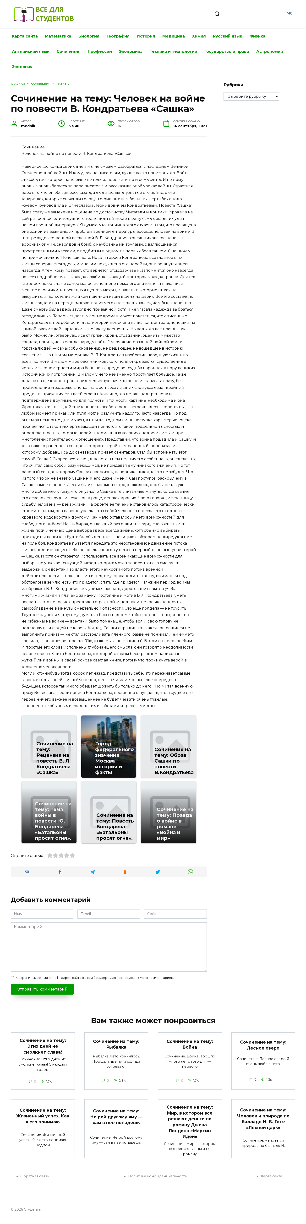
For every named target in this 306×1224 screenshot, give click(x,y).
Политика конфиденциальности (157, 1176)
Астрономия (269, 51)
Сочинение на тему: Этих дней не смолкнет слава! (43, 1046)
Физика (257, 36)
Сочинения (69, 51)
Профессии (100, 51)
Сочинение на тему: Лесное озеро (263, 1045)
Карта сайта (25, 36)
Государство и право (226, 51)
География (118, 36)
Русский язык (227, 36)
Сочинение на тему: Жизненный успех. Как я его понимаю (42, 1115)
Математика (58, 36)
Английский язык (30, 51)
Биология (88, 36)
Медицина (173, 36)
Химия (199, 36)
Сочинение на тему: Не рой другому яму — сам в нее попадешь (116, 1116)
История (146, 36)
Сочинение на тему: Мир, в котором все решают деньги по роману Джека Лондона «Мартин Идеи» (190, 1122)
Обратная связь (34, 1176)
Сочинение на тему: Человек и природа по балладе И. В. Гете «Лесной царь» (263, 1118)
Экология (22, 67)
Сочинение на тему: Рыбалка (116, 1044)
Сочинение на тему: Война (190, 1044)
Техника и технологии (173, 51)
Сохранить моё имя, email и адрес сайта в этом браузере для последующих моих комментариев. (95, 978)
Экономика (130, 51)
